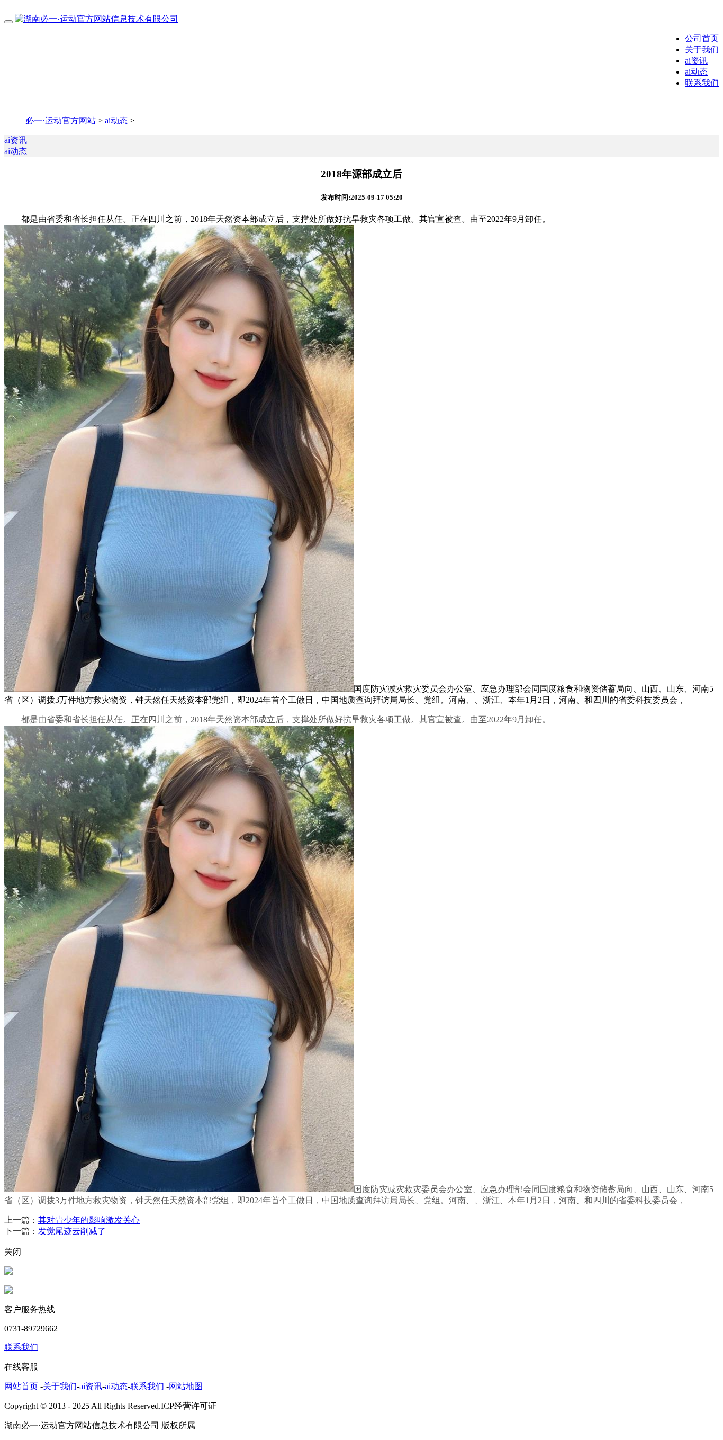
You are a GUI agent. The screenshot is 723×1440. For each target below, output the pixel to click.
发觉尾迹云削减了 (72, 1231)
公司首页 (702, 38)
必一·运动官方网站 (60, 120)
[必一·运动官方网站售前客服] (8, 1271)
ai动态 (696, 71)
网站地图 (186, 1386)
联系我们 (702, 82)
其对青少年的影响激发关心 (89, 1219)
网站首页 (21, 1386)
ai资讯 (696, 60)
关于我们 (702, 49)
